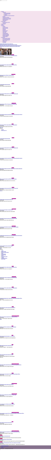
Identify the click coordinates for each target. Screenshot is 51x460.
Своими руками (5, 36)
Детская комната (5, 27)
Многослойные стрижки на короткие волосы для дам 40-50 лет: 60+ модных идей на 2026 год (10, 364)
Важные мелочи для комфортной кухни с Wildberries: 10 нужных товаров (8, 394)
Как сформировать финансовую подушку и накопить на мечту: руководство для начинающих (10, 442)
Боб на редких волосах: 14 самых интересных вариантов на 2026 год (7, 307)
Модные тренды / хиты (6, 22)
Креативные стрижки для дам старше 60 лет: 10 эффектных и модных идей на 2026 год (10, 431)
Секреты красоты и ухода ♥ (4, 256)
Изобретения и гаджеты (6, 38)
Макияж (4, 16)
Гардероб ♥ (4, 23)
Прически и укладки (3, 254)
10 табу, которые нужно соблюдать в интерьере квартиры (6, 209)
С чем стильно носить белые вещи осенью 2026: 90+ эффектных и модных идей (9, 188)
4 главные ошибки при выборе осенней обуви (5, 84)
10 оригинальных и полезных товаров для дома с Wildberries (7, 384)
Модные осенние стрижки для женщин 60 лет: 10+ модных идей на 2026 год (8, 316)
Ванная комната (5, 30)
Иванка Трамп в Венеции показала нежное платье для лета (6, 354)
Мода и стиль (3, 21)
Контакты (2, 447)
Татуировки (4, 20)
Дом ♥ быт (2, 25)
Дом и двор (4, 32)
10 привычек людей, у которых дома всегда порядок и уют (6, 199)
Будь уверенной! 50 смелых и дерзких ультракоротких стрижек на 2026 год (8, 64)
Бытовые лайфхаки (6, 35)
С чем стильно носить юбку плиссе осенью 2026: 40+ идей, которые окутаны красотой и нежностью (11, 114)
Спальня (4, 26)
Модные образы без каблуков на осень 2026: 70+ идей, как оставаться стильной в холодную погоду (11, 168)
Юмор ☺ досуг (5, 40)
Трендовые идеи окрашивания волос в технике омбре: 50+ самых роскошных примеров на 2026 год (11, 298)
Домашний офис (5, 33)
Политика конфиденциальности (4, 445)
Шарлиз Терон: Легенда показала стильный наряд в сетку (6, 345)
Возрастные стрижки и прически (9, 15)
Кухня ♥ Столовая (5, 28)
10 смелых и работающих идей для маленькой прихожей (6, 245)
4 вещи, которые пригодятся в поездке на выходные (6, 439)
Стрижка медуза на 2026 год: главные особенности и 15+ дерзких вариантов (8, 124)
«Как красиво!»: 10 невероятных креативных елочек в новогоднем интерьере (8, 218)
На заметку (4, 41)
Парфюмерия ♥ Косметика (4, 258)
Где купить (4, 42)
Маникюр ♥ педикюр (6, 17)
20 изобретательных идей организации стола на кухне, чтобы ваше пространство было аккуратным (11, 235)
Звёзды (2, 24)
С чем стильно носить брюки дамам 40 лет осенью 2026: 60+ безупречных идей (9, 93)
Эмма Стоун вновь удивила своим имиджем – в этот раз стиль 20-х (7, 336)
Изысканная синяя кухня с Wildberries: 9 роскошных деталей (7, 75)
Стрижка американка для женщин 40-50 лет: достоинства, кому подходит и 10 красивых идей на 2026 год (12, 413)
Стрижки (5, 14)
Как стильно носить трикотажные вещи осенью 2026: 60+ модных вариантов (8, 55)
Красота (2, 11)
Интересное (3, 37)
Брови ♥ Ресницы (5, 19)
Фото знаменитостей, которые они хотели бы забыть (6, 422)
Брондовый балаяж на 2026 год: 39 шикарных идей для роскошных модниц (8, 104)
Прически (4, 12)
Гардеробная (5, 31)
